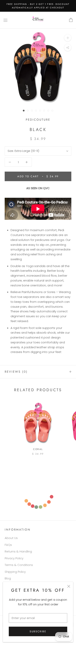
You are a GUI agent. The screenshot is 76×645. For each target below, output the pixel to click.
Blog (8, 578)
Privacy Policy (14, 558)
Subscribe (38, 631)
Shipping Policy (15, 572)
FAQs (8, 545)
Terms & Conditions (19, 565)
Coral (38, 449)
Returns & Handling (18, 551)
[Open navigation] (5, 20)
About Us (11, 538)
